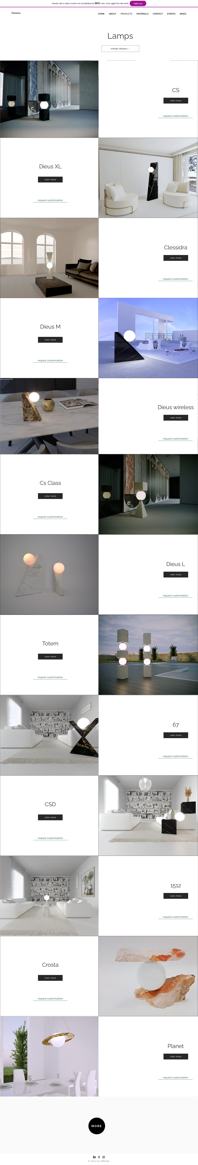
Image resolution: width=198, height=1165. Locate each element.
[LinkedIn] (94, 1157)
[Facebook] (99, 1157)
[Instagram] (103, 1157)
